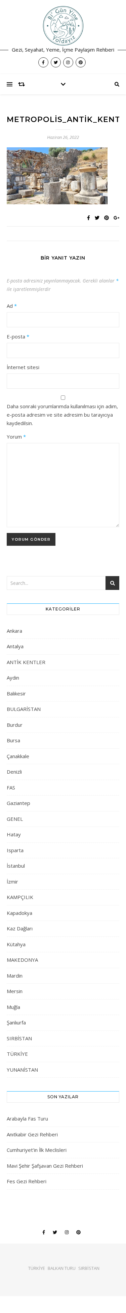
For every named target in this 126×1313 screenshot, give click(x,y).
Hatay (14, 834)
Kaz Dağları (20, 928)
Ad (12, 305)
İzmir (12, 881)
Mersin (15, 991)
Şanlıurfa (16, 1022)
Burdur (15, 724)
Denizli (14, 771)
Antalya (15, 646)
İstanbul (16, 865)
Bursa (13, 740)
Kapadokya (19, 912)
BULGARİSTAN (24, 709)
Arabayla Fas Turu (27, 1118)
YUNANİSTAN (22, 1069)
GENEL (15, 818)
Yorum (16, 436)
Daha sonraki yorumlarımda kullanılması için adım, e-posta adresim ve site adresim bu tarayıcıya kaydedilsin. (62, 414)
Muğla (13, 1007)
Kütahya (16, 944)
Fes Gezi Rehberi (26, 1181)
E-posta (18, 336)
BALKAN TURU (62, 1268)
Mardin (15, 975)
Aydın (13, 677)
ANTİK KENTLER (26, 662)
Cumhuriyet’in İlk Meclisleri (37, 1149)
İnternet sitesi (23, 367)
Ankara (14, 630)
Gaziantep (18, 803)
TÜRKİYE (17, 1053)
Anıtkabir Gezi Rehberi (32, 1134)
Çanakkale (18, 756)
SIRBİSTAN (19, 1038)
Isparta (15, 850)
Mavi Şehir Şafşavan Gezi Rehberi (45, 1165)
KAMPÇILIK (20, 897)
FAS (11, 787)
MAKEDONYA (22, 959)
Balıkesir (16, 693)
